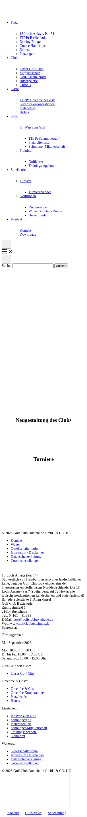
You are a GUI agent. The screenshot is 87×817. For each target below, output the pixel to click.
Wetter (15, 544)
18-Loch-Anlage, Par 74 (37, 33)
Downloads (28, 234)
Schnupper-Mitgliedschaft (47, 146)
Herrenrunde (37, 215)
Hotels (24, 112)
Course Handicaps (33, 46)
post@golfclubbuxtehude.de (33, 619)
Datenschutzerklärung (26, 556)
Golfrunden (28, 196)
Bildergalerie (29, 81)
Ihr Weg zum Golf (32, 127)
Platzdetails (27, 108)
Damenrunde (38, 207)
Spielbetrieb (19, 170)
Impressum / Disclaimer (27, 552)
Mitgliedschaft (30, 73)
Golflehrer (36, 162)
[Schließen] (6, 259)
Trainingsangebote (41, 166)
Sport (14, 116)
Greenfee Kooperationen (28, 693)
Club (14, 58)
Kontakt (16, 219)
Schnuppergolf (44, 138)
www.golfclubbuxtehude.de (29, 623)
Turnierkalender (40, 192)
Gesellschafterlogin (24, 548)
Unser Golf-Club (32, 69)
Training (25, 150)
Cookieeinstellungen (25, 560)
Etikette (25, 50)
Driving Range (30, 42)
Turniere (25, 181)
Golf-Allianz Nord (33, 77)
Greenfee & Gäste (37, 100)
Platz (14, 22)
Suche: (7, 265)
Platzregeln (27, 54)
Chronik (25, 85)
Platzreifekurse (39, 142)
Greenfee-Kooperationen (37, 104)
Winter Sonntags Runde (45, 211)
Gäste (15, 89)
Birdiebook (33, 37)
